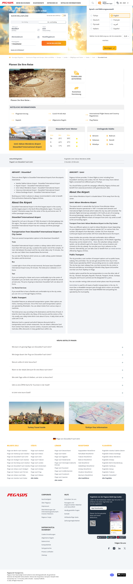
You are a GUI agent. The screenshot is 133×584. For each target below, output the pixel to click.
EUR (125, 36)
